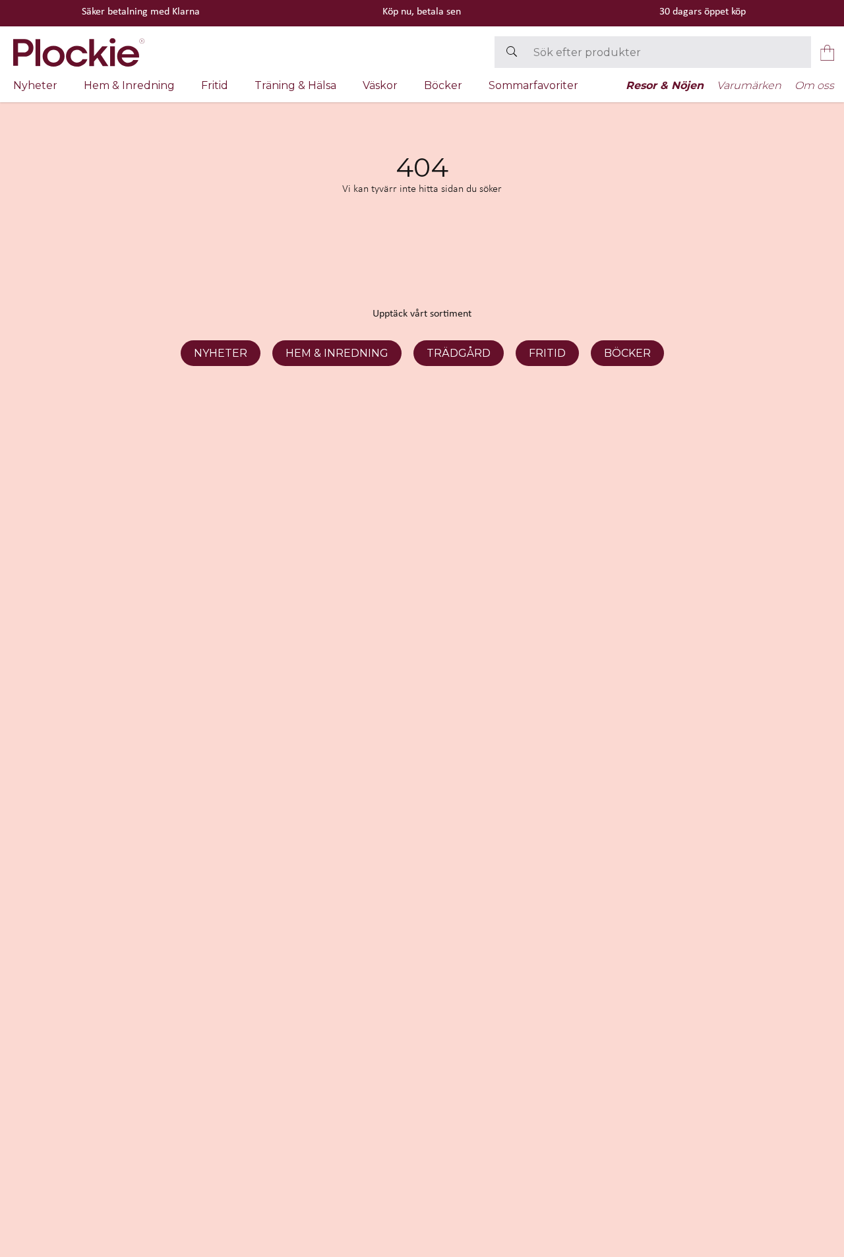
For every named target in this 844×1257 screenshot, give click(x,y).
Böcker (443, 85)
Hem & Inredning (129, 85)
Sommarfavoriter (533, 85)
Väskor (380, 85)
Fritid (214, 85)
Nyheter (35, 85)
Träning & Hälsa (295, 85)
